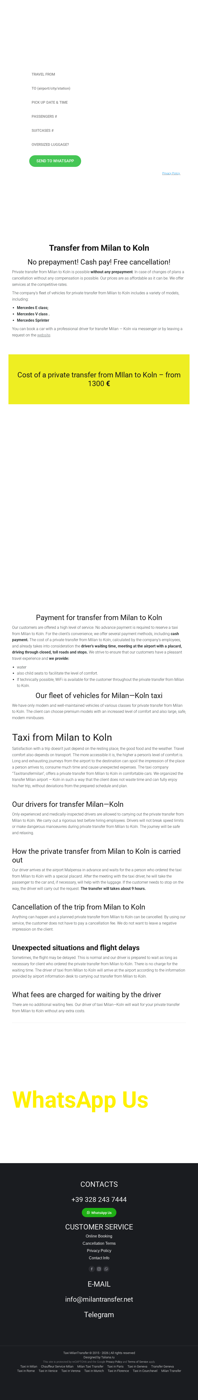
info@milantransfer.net (99, 1299)
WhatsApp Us (80, 1100)
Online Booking (99, 1236)
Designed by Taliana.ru (99, 1357)
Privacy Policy (99, 1251)
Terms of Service (138, 1361)
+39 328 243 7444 (99, 1200)
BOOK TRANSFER (36, 577)
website (43, 335)
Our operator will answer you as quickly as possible (88, 1120)
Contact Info (99, 1258)
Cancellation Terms (99, 1243)
